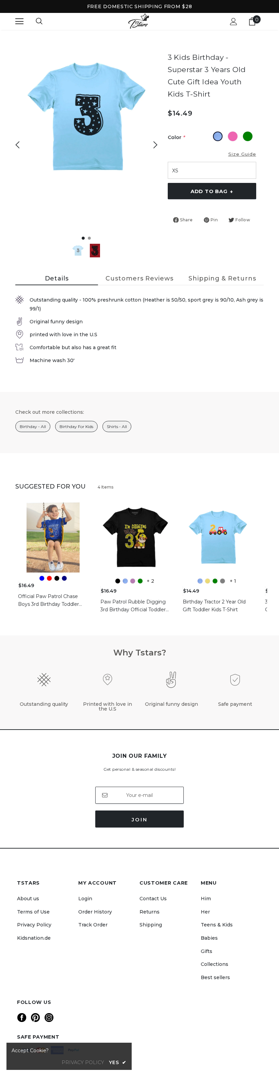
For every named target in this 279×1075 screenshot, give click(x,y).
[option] (86, 117)
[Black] (56, 578)
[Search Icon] (39, 21)
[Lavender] (132, 581)
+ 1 (233, 581)
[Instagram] (49, 1017)
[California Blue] (125, 581)
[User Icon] (233, 21)
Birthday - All (33, 426)
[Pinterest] (35, 1017)
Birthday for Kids (76, 426)
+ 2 (150, 581)
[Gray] (222, 581)
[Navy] (64, 578)
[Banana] (207, 581)
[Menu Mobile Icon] (19, 21)
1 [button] (83, 238)
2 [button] (89, 238)
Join (140, 819)
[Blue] (41, 578)
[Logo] (138, 21)
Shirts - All (117, 426)
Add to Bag (212, 191)
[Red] (49, 578)
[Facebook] (22, 1017)
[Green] (140, 581)
